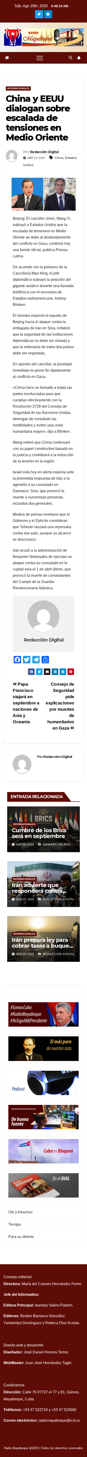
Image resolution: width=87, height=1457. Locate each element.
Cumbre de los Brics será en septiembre (39, 833)
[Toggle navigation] (39, 58)
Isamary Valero (56, 844)
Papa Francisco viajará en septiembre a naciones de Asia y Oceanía (26, 703)
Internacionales (18, 88)
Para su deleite (21, 1237)
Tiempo (14, 1224)
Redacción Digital (44, 152)
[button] (70, 58)
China (59, 158)
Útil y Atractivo (20, 1212)
